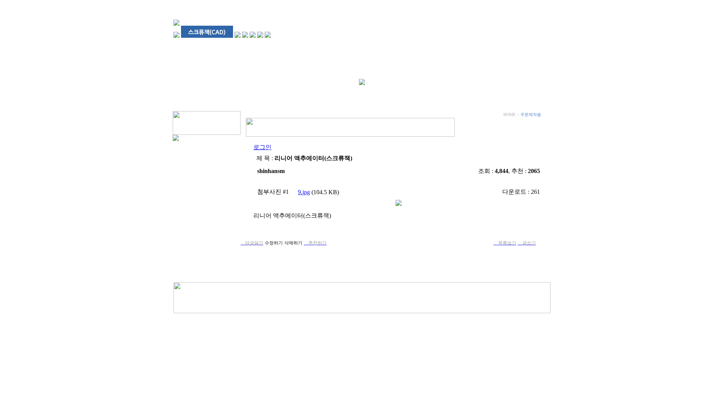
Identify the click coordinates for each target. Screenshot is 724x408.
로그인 (262, 147)
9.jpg (304, 192)
